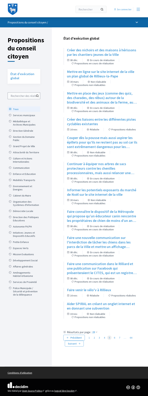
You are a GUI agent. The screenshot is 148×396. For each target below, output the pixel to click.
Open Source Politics (33, 390)
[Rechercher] (102, 9)
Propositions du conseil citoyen (27, 22)
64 (131, 337)
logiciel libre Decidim (65, 390)
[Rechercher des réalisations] (37, 96)
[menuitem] (24, 109)
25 (93, 332)
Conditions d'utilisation (20, 372)
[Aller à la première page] (32, 9)
